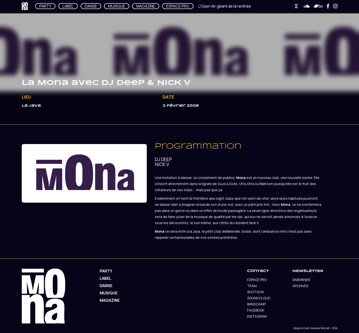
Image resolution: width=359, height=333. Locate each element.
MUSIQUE (116, 6)
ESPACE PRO (177, 6)
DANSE (91, 6)
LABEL (68, 6)
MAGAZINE (145, 6)
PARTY (45, 6)
